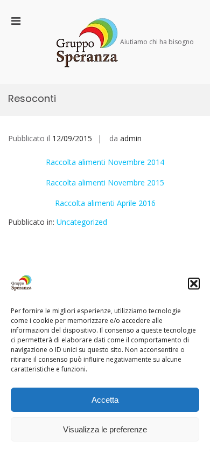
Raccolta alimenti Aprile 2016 (105, 203)
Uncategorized (82, 222)
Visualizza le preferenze (105, 429)
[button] (193, 283)
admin (131, 138)
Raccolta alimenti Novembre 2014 (105, 162)
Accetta (105, 399)
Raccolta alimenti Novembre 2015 (105, 182)
